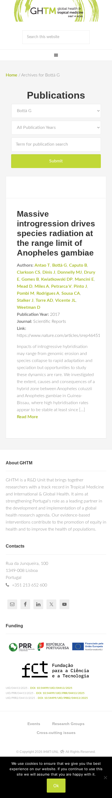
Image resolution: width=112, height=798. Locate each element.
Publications (56, 95)
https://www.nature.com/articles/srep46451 (58, 335)
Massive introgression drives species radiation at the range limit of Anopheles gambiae (56, 233)
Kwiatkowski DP (57, 279)
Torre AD (44, 300)
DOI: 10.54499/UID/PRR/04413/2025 (60, 693)
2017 (55, 314)
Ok (56, 785)
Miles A (42, 286)
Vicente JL (65, 300)
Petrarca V (61, 286)
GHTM (56, 11)
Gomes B (30, 279)
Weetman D (28, 307)
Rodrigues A (47, 293)
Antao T (42, 265)
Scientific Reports (49, 321)
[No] (105, 777)
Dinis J (48, 272)
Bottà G (59, 265)
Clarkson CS (28, 272)
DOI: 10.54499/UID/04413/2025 (51, 688)
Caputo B (78, 265)
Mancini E (84, 279)
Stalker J (25, 300)
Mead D (24, 286)
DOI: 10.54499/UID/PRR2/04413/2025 (63, 698)
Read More (27, 417)
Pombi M (25, 293)
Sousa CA (70, 293)
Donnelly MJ (69, 272)
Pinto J (80, 286)
